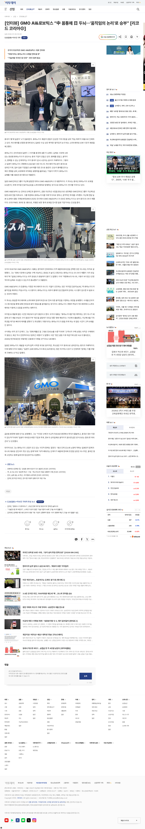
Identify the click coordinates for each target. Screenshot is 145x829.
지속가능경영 (108, 743)
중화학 (47, 9)
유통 (63, 9)
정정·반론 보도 (86, 783)
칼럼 (123, 722)
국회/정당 (94, 707)
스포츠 (6, 765)
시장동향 (35, 703)
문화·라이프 (8, 743)
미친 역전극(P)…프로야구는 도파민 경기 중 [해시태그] (44, 580)
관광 (6, 747)
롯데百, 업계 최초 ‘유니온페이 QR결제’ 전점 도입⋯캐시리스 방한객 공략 (127, 300)
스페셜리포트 (51, 743)
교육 (109, 707)
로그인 (109, 2)
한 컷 (20, 758)
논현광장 (124, 707)
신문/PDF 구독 (130, 2)
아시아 (77, 718)
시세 (6, 711)
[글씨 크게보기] (137, 36)
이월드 (113, 476)
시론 (123, 711)
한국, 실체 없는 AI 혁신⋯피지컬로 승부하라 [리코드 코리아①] (28, 475)
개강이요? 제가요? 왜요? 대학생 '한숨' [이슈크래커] (43, 634)
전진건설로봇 (115, 488)
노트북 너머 (125, 726)
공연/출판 (7, 761)
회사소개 (20, 783)
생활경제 (63, 711)
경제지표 (63, 707)
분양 (34, 714)
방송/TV (7, 750)
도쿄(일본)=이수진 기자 (12, 38)
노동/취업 (111, 714)
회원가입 (116, 2)
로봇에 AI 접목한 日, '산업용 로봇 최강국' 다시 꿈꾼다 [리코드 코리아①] (31, 469)
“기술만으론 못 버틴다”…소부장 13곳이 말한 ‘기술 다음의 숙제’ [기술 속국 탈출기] (34, 509)
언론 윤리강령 (33, 802)
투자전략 (132, 427)
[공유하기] (120, 36)
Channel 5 (65, 743)
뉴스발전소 (22, 743)
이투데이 (7, 16)
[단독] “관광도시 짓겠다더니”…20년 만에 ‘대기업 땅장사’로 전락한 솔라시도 (32, 506)
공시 (6, 703)
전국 (109, 718)
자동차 (40, 9)
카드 (20, 718)
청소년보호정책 (55, 783)
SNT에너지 (114, 500)
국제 (76, 699)
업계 (34, 707)
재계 (21, 9)
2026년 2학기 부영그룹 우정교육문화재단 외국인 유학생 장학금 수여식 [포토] (123, 413)
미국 (76, 711)
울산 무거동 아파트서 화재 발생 (123, 100)
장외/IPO (7, 714)
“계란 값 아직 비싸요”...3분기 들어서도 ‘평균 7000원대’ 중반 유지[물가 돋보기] (127, 247)
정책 (34, 711)
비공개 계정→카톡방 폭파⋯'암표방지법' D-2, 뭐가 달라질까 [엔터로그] (50, 621)
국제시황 (7, 733)
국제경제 (77, 703)
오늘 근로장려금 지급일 (118, 94)
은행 (20, 707)
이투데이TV (37, 743)
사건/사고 (111, 711)
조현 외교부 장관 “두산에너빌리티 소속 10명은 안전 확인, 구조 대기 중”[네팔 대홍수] (127, 282)
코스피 (115, 471)
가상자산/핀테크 (23, 722)
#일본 (8, 491)
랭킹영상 (35, 750)
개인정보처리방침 (41, 783)
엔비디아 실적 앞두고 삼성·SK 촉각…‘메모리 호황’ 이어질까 (45, 566)
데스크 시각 (125, 714)
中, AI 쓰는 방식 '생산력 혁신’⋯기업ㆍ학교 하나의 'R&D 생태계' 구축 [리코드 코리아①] (36, 472)
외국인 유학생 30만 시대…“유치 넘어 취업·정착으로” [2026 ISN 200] (51, 552)
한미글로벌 (114, 494)
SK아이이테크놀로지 (117, 482)
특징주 (115, 427)
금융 (20, 699)
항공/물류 (56, 9)
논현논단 (124, 703)
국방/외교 (94, 711)
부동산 (35, 699)
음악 (6, 758)
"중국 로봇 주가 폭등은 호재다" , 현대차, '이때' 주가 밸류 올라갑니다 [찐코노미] (123, 180)
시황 (6, 707)
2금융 (20, 714)
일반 (90, 9)
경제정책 (63, 703)
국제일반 (77, 707)
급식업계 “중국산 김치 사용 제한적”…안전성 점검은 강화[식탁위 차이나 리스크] (127, 318)
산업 (12, 9)
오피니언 (125, 699)
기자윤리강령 (42, 802)
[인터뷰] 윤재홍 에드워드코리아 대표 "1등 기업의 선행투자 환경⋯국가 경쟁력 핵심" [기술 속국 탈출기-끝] (42, 513)
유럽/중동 (78, 722)
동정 (109, 726)
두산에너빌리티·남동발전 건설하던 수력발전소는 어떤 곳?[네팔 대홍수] (127, 274)
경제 (62, 699)
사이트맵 (117, 783)
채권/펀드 (7, 726)
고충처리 (66, 783)
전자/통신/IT (30, 9)
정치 (93, 699)
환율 (6, 729)
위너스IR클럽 (79, 743)
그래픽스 (21, 754)
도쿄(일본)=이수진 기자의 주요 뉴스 (21, 502)
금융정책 (21, 703)
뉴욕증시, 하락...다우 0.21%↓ (123, 106)
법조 (109, 703)
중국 (76, 714)
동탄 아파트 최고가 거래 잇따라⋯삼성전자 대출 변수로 (43, 607)
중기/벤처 (82, 9)
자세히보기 (40, 501)
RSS (137, 2)
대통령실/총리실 (96, 703)
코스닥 (132, 471)
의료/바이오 (72, 9)
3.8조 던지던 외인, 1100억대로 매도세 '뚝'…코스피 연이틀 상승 (47, 593)
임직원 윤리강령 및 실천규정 (56, 802)
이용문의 (75, 783)
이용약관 (29, 783)
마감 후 (124, 718)
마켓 (6, 699)
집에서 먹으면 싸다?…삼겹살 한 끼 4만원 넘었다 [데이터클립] (47, 648)
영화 (6, 754)
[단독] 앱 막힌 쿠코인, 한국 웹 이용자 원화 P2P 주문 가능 (26, 478)
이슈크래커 (22, 747)
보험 (20, 711)
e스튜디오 (36, 747)
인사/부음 (111, 722)
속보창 (122, 2)
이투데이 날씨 (93, 743)
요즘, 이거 (21, 750)
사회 (109, 699)
